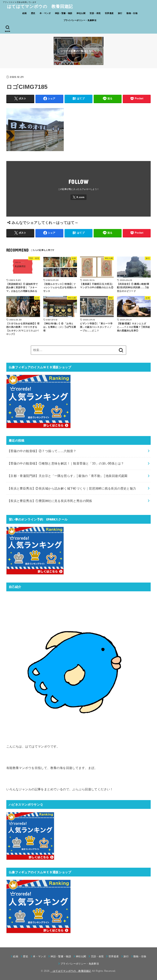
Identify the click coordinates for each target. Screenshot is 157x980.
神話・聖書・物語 (63, 13)
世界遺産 (109, 13)
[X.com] (78, 197)
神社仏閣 (81, 13)
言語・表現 (95, 13)
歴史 (33, 13)
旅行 (120, 13)
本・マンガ (45, 13)
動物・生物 (132, 13)
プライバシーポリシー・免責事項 (80, 20)
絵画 (24, 13)
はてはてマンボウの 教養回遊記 (38, 6)
